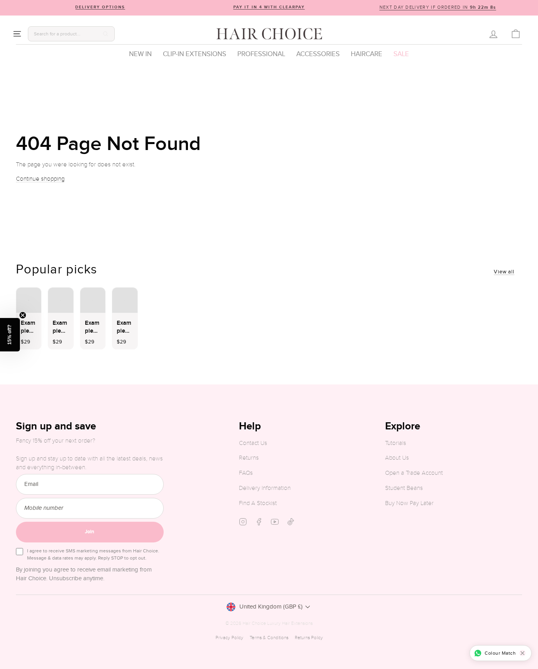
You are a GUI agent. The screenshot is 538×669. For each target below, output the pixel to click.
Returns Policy (309, 637)
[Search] (105, 34)
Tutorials (395, 443)
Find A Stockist (258, 503)
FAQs (246, 473)
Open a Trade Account (414, 473)
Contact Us (253, 443)
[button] (10, 334)
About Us (397, 457)
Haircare (366, 54)
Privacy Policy (229, 637)
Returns (249, 457)
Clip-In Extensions (194, 54)
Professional (261, 54)
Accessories (318, 54)
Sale (401, 54)
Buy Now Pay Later (409, 503)
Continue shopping (40, 179)
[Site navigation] (17, 34)
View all (504, 272)
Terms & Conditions (269, 637)
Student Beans (404, 488)
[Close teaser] (22, 315)
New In (140, 54)
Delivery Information (265, 488)
